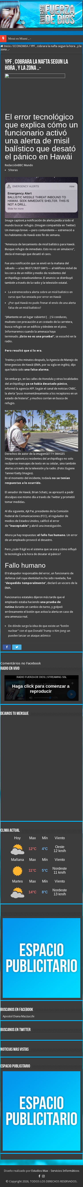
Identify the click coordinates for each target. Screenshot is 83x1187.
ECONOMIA (20, 46)
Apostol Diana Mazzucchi (18, 1016)
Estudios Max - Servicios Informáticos (55, 1170)
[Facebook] (39, 1176)
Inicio (7, 46)
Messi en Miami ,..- (19, 38)
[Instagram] (43, 1176)
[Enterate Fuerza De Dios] (41, 14)
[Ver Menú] (5, 11)
